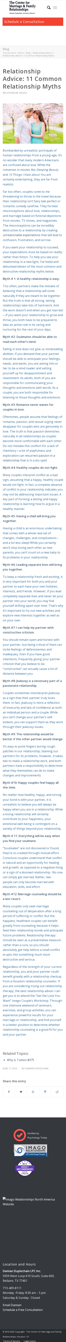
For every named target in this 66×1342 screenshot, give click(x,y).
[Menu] (55, 7)
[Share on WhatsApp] (33, 1092)
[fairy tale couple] (33, 123)
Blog (6, 49)
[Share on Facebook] (9, 1092)
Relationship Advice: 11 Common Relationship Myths (32, 78)
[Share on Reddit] (57, 1092)
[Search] (47, 7)
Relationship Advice (15, 92)
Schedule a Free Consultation (23, 1310)
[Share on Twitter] (21, 1092)
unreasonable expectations (22, 235)
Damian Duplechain (36, 1068)
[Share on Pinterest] (45, 1092)
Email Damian (12, 1305)
